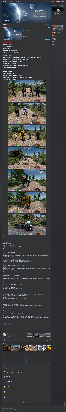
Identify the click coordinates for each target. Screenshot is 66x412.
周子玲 (6, 24)
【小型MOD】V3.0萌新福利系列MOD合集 (60, 44)
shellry (7, 391)
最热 (5, 363)
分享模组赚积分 (58, 1)
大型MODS (9, 323)
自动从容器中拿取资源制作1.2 (56, 27)
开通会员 (63, 1)
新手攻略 (16, 1)
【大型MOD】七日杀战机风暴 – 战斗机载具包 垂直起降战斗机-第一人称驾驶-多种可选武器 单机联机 (60, 48)
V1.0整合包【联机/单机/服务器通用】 (57, 26)
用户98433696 (8, 381)
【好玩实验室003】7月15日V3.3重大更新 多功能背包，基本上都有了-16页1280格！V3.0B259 (60, 51)
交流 (11, 1)
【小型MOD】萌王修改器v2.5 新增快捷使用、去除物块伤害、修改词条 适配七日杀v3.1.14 (60, 54)
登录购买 (48, 39)
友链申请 (15, 406)
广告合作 (21, 406)
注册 (53, 1)
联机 (13, 1)
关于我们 (24, 406)
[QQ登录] (26, 361)
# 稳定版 (8, 324)
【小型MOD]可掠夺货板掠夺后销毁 (57, 28)
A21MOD (6, 21)
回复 (8, 368)
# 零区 (11, 324)
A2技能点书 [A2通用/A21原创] (56, 29)
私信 (49, 24)
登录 (52, 1)
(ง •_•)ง (7, 376)
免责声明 (18, 406)
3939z (7, 371)
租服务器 (21, 1)
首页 (9, 1)
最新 (3, 363)
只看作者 (49, 363)
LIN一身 (7, 386)
